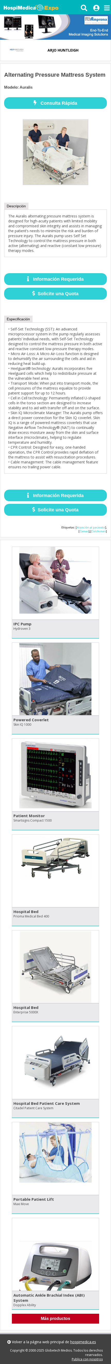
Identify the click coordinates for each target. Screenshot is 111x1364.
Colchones (98, 531)
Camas (84, 531)
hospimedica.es (83, 1341)
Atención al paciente (91, 527)
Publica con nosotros (87, 1359)
